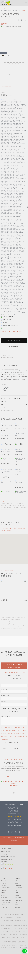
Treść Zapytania (5, 716)
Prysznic (18, 474)
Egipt (16, 883)
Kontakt (10, 837)
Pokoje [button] (3, 401)
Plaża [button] (3, 407)
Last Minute (8, 868)
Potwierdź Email (6, 695)
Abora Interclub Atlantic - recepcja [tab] (22, 62)
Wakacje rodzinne (6, 77)
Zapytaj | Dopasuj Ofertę (14, 340)
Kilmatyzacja (19, 454)
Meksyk (3, 878)
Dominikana (18, 882)
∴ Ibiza (17, 902)
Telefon (3, 701)
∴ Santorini (18, 897)
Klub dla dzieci (6, 463)
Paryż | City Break (6, 887)
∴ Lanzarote (4, 905)
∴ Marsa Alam (18, 887)
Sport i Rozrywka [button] (7, 410)
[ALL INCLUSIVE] (14, 207)
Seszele (3, 888)
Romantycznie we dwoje (7, 71)
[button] (24, 3)
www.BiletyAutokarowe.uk (19, 947)
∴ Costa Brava (18, 900)
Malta (16, 904)
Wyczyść (16, 748)
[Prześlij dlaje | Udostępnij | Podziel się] (25, 20)
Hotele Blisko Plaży (6, 859)
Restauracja (19, 487)
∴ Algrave (3, 883)
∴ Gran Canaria (5, 904)
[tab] (4, 24)
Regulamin (14, 840)
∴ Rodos (17, 895)
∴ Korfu (17, 892)
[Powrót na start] (6, 3)
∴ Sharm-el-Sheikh (20, 888)
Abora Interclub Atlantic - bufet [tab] (19, 62)
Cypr (16, 880)
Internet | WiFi (5, 454)
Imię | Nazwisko (5, 683)
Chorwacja (18, 878)
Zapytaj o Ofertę (21, 839)
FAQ (14, 839)
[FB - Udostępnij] (18, 20)
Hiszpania (17, 899)
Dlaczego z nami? (19, 837)
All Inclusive (8, 864)
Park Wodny (5, 83)
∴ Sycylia (3, 899)
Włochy (3, 895)
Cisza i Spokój (16, 80)
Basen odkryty (20, 438)
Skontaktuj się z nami (15, 776)
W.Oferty (3, 10)
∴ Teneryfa (4, 907)
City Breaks (4, 854)
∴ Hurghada (18, 885)
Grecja (17, 890)
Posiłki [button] (3, 404)
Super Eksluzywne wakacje (8, 856)
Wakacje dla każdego (7, 74)
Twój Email (4, 689)
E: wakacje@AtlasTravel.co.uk (14, 825)
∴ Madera (3, 885)
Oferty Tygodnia (5, 851)
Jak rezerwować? (7, 839)
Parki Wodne (4, 861)
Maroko (17, 905)
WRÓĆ (4, 8)
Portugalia (4, 882)
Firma (5, 837)
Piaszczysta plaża (16, 83)
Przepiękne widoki (6, 86)
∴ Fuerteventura (5, 902)
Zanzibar (17, 907)
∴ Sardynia (4, 897)
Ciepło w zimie (5, 80)
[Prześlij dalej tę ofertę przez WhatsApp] (22, 20)
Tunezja (3, 892)
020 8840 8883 (15, 346)
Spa (11, 491)
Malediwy (3, 880)
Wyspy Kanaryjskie (13, 10)
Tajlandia (3, 890)
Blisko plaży (18, 77)
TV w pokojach (19, 496)
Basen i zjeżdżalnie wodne (7, 445)
